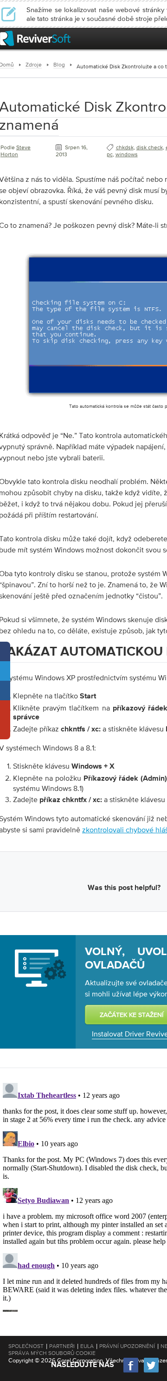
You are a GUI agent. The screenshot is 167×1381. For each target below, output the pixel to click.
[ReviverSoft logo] (35, 38)
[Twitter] (151, 1371)
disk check (149, 147)
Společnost (26, 1346)
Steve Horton (15, 151)
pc (110, 154)
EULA (87, 1346)
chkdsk (125, 147)
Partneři (62, 1346)
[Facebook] (131, 1371)
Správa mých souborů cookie (52, 1353)
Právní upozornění (127, 1346)
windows (127, 154)
